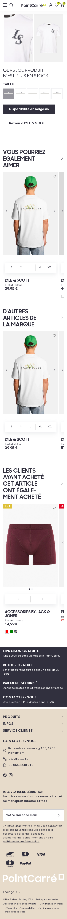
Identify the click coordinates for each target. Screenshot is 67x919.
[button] (56, 158)
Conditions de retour (49, 908)
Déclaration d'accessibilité (20, 908)
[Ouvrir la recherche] (11, 5)
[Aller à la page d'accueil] (33, 5)
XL (45, 93)
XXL (57, 93)
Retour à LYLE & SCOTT (28, 123)
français (10, 892)
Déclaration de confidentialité (19, 904)
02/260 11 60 (18, 759)
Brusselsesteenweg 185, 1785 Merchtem (31, 750)
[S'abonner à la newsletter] (58, 815)
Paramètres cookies (14, 912)
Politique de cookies (47, 900)
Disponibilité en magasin (29, 109)
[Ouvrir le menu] (5, 5)
